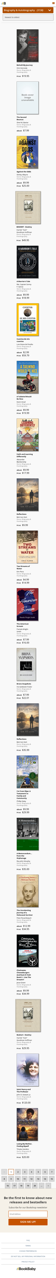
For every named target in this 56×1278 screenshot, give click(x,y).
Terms (28, 1246)
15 (52, 1179)
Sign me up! (28, 1222)
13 (38, 1179)
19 (28, 1185)
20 (35, 1185)
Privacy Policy (28, 1262)
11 (25, 1179)
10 (18, 1179)
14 (45, 1179)
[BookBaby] (3, 3)
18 (21, 1185)
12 (31, 1179)
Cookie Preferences (28, 1251)
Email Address (15, 1214)
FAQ (28, 1240)
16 (8, 1185)
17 (14, 1185)
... (41, 1185)
